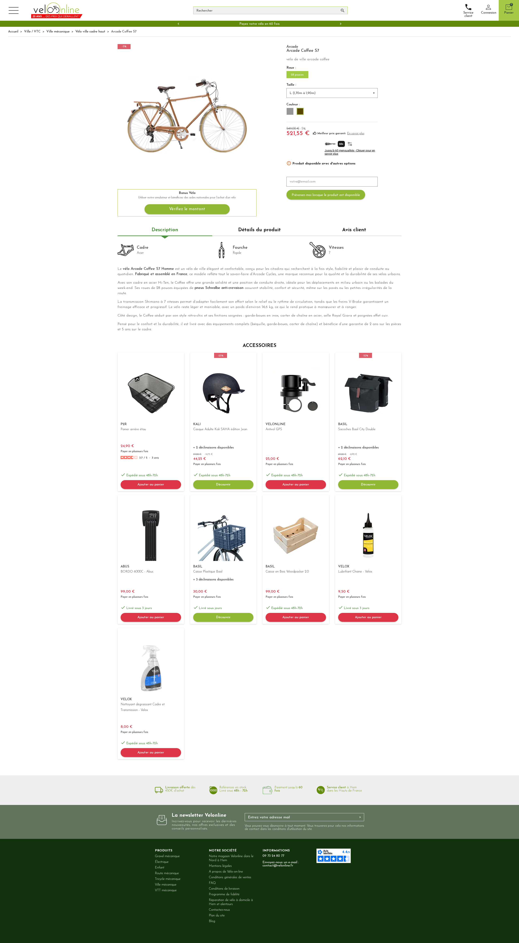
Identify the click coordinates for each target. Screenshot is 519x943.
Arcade (292, 47)
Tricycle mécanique (167, 879)
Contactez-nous (219, 910)
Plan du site (217, 915)
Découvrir (223, 484)
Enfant (159, 867)
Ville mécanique (165, 884)
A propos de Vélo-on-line (226, 871)
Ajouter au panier (150, 484)
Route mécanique (167, 873)
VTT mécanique (166, 890)
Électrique (161, 862)
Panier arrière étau (133, 429)
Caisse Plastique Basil (207, 571)
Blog (212, 921)
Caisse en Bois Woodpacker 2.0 (287, 571)
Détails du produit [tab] (259, 230)
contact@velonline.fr (278, 865)
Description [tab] (165, 230)
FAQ (212, 883)
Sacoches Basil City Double (356, 429)
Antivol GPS (274, 429)
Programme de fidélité (224, 894)
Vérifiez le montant (187, 209)
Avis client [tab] (354, 230)
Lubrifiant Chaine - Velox (355, 571)
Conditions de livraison (224, 888)
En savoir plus (355, 133)
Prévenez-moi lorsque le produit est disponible (326, 195)
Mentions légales (220, 866)
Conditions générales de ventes (230, 877)
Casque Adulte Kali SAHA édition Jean (220, 429)
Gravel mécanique (167, 856)
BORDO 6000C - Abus (137, 571)
